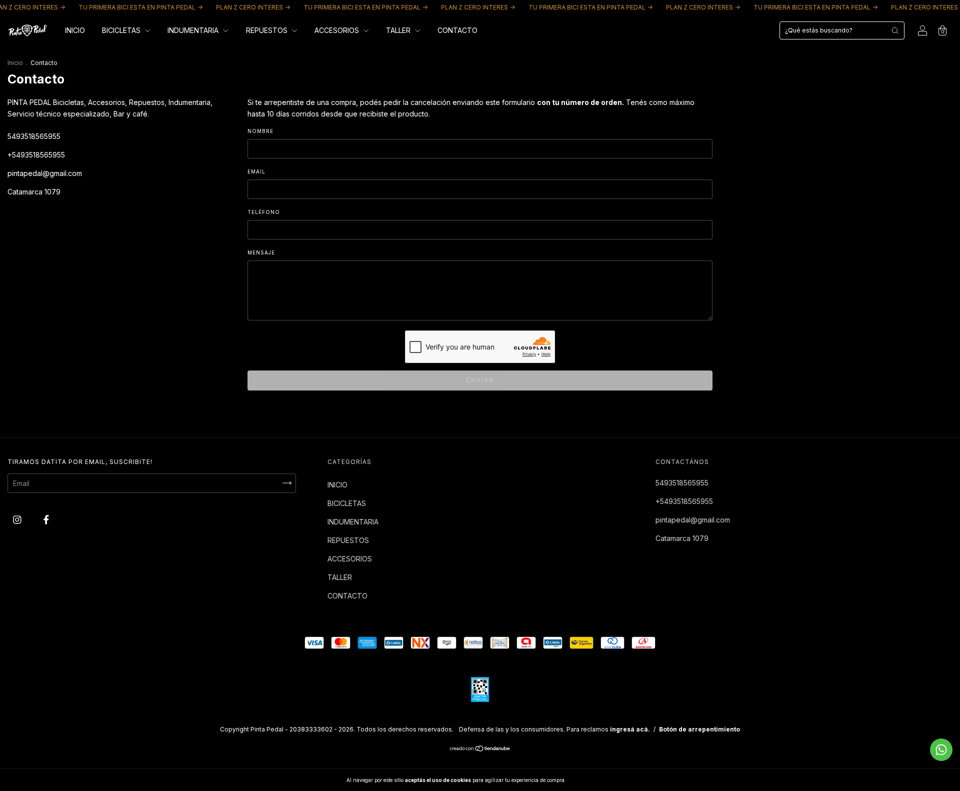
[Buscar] (895, 30)
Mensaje (261, 253)
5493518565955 (34, 136)
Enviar (480, 380)
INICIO (75, 30)
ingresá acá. (630, 729)
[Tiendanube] (480, 749)
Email (257, 171)
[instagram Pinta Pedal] (18, 519)
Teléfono (264, 212)
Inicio (15, 62)
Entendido (593, 780)
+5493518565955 (36, 154)
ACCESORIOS (337, 30)
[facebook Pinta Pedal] (46, 519)
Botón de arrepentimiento (699, 729)
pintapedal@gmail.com (45, 173)
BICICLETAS (122, 30)
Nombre (261, 131)
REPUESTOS (268, 30)
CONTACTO (458, 30)
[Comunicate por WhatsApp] (941, 749)
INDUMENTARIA (194, 30)
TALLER (399, 30)
